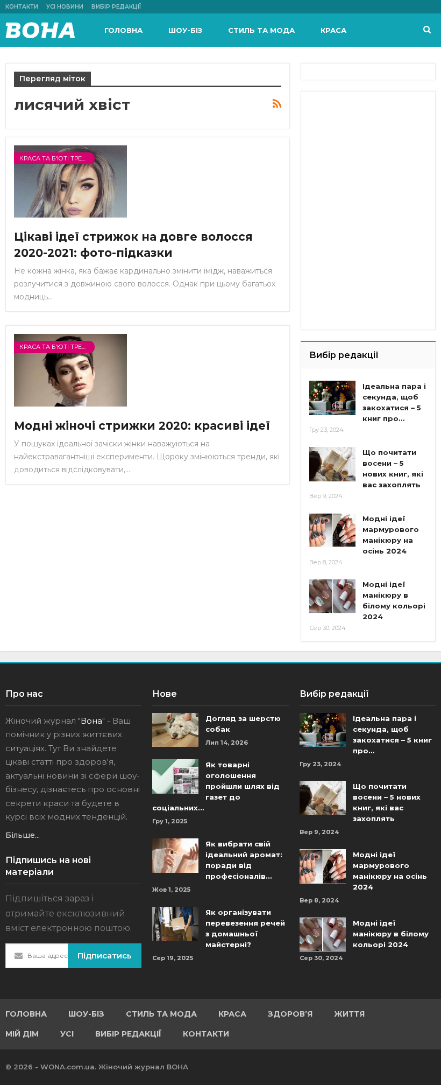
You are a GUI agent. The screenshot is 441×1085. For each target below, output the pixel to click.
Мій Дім (22, 1034)
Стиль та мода (261, 30)
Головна (123, 30)
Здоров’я (290, 1014)
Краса (333, 30)
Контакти (21, 6)
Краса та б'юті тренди (57, 158)
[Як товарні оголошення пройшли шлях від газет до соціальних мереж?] (175, 776)
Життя (349, 1014)
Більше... (22, 835)
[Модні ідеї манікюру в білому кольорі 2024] (332, 596)
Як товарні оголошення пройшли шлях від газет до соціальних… (216, 786)
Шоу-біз (185, 30)
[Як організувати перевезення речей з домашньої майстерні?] (175, 924)
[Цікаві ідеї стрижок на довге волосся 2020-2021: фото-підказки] (70, 181)
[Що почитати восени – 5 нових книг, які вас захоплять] (332, 464)
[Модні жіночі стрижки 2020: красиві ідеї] (70, 370)
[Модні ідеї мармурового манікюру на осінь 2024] (332, 530)
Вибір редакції (116, 6)
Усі (67, 1034)
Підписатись (104, 955)
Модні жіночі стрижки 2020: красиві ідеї (142, 425)
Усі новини (64, 6)
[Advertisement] (374, 153)
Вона (91, 721)
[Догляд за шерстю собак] (175, 730)
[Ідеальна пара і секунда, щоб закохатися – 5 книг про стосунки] (332, 398)
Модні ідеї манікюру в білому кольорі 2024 (391, 934)
